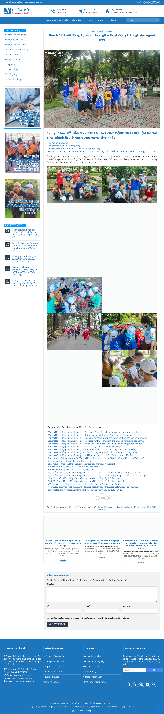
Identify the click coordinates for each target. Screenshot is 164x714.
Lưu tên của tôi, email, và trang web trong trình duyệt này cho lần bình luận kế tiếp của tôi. (90, 618)
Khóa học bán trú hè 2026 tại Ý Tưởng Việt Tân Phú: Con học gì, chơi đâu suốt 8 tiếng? (63, 543)
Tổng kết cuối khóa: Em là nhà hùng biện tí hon (69, 461)
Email (88, 606)
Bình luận (51, 584)
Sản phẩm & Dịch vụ (33, 2)
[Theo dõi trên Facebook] (138, 2)
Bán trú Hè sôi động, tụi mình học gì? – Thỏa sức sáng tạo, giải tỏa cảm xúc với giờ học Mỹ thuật (92, 452)
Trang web (127, 606)
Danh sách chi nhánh (13, 2)
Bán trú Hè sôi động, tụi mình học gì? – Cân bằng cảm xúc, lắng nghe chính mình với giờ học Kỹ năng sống (97, 438)
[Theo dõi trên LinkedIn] (154, 2)
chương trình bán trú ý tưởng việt (136, 507)
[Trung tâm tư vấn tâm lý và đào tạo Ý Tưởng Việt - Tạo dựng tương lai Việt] (16, 11)
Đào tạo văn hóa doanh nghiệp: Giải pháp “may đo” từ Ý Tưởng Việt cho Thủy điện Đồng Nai (24, 271)
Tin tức (101, 20)
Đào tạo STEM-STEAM (15, 44)
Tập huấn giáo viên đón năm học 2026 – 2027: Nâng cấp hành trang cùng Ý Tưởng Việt (25, 247)
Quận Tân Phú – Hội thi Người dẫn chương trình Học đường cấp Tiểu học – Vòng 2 (86, 481)
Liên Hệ (113, 20)
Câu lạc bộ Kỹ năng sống (102, 31)
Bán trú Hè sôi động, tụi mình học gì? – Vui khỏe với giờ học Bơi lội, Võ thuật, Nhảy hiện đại (90, 455)
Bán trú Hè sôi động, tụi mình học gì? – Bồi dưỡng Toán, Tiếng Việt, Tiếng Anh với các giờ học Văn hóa (95, 443)
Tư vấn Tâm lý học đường (16, 49)
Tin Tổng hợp (11, 74)
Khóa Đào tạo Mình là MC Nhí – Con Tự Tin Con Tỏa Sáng (74, 149)
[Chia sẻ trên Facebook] (95, 498)
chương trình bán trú (115, 507)
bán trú (103, 507)
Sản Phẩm (76, 20)
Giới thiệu (64, 20)
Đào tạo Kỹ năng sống (15, 39)
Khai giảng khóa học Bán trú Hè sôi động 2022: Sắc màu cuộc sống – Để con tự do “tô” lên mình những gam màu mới (102, 151)
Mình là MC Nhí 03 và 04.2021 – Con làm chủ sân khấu (73, 466)
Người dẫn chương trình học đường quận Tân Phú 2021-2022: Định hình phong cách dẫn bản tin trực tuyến (98, 475)
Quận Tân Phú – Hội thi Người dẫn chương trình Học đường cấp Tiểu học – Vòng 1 (86, 478)
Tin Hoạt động (12, 69)
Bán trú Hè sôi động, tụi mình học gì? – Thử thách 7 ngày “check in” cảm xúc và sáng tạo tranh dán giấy (96, 432)
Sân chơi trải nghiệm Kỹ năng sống (64, 146)
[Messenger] (160, 709)
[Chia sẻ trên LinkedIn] (104, 498)
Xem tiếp (63, 560)
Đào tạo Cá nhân (12, 59)
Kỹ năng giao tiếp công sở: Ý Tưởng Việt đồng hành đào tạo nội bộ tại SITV (25, 258)
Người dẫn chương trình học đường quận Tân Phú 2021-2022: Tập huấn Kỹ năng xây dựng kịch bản (94, 472)
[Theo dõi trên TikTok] (142, 2)
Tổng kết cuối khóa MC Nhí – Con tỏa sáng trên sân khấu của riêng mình (81, 464)
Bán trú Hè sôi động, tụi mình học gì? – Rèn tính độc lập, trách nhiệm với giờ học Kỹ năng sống (92, 449)
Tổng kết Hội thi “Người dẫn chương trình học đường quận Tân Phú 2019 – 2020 (85, 489)
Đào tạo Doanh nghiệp (15, 35)
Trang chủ (51, 20)
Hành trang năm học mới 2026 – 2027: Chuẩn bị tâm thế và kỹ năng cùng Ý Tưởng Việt (25, 233)
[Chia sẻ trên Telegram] (109, 498)
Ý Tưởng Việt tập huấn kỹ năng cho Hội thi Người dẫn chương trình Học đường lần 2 (87, 484)
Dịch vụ (89, 20)
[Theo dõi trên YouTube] (158, 2)
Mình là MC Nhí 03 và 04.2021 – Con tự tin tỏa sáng (71, 469)
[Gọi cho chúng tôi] (150, 2)
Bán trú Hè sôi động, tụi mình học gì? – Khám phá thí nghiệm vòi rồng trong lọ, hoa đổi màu (91, 435)
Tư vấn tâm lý (11, 54)
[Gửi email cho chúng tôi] (146, 2)
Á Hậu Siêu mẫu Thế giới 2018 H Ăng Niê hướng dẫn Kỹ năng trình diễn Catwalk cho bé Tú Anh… (93, 487)
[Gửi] (157, 20)
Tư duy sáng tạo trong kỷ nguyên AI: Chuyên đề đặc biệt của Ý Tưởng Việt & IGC (24, 283)
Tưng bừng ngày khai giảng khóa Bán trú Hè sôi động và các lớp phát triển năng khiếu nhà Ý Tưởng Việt (96, 458)
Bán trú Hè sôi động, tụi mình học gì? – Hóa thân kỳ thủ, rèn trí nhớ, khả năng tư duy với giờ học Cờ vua (96, 440)
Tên (49, 606)
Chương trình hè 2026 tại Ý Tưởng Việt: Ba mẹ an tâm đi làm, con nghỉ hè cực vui (102, 541)
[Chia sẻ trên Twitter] (100, 498)
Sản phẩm (10, 64)
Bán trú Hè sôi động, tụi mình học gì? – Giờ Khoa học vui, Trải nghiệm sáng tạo (84, 446)
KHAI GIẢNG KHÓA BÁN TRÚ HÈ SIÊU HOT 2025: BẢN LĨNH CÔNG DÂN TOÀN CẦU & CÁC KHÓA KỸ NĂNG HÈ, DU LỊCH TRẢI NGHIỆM (141, 544)
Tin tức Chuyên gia (14, 79)
